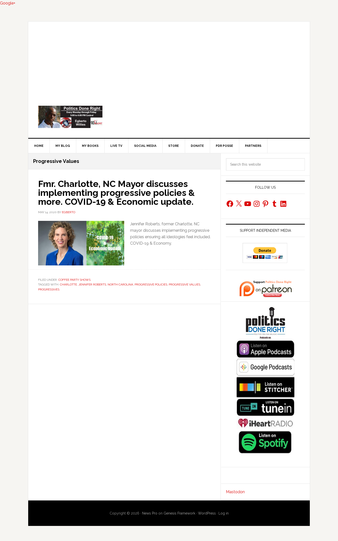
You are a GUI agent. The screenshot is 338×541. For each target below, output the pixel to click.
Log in (223, 513)
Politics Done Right (169, 117)
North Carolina (120, 284)
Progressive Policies (151, 284)
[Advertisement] (169, 58)
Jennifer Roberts (92, 284)
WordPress (207, 513)
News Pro (149, 513)
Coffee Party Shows (74, 280)
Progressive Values (184, 284)
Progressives (48, 289)
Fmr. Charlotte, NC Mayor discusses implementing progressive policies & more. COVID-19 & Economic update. (116, 193)
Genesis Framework (179, 513)
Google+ (7, 3)
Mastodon (235, 491)
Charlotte (68, 284)
